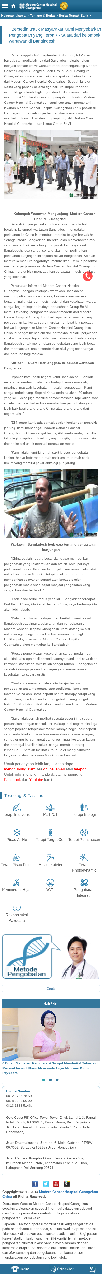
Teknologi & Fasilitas (23, 795)
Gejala (51, 989)
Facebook (12, 780)
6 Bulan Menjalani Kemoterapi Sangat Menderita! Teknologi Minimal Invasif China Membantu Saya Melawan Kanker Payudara (50, 1068)
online (48, 769)
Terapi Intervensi (17, 815)
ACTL (51, 890)
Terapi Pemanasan (84, 840)
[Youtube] (56, 1184)
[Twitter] (46, 1184)
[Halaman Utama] (52, 7)
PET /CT (50, 815)
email (60, 769)
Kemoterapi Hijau (17, 890)
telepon (80, 769)
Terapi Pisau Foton (17, 865)
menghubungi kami (20, 769)
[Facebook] (35, 1184)
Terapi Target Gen (50, 840)
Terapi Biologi (84, 815)
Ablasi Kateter (50, 865)
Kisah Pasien (51, 1003)
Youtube (36, 780)
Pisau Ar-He (17, 840)
